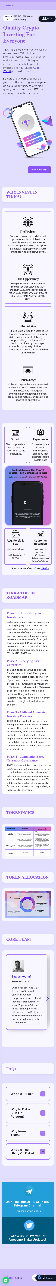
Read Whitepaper (39, 169)
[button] (45, 998)
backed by (8, 17)
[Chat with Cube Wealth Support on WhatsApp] (6, 1280)
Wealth (45, 568)
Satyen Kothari (21, 976)
